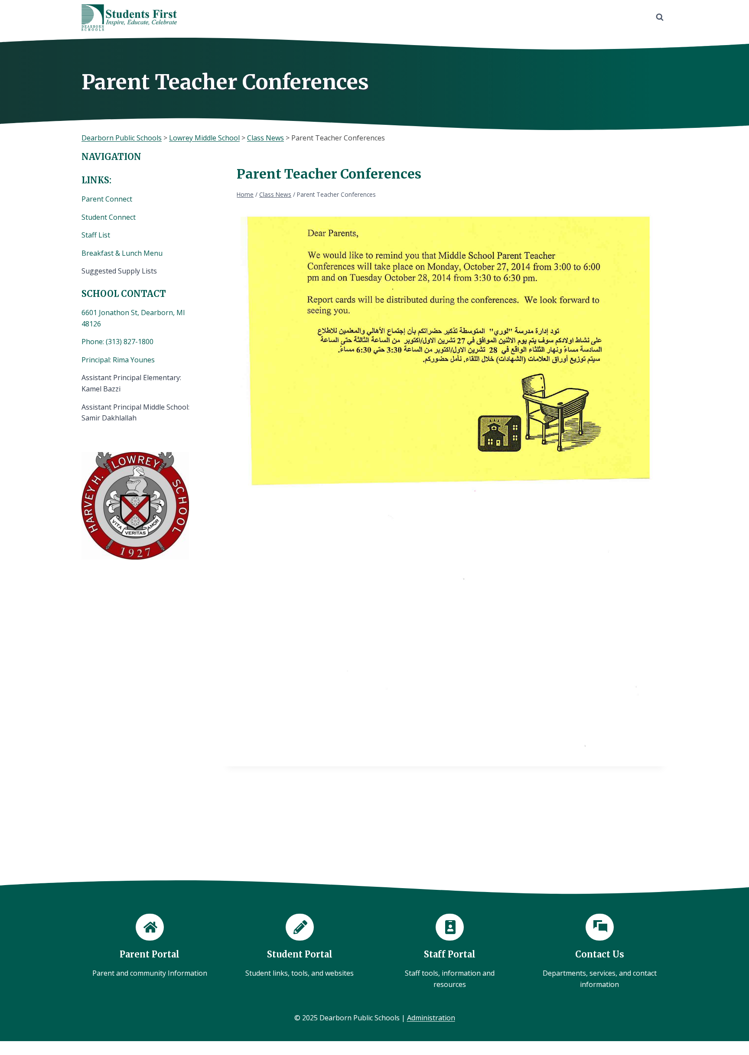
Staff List (95, 235)
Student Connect (108, 217)
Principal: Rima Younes (118, 360)
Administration (431, 1017)
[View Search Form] (660, 17)
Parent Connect (107, 199)
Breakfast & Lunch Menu (122, 253)
